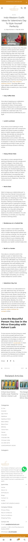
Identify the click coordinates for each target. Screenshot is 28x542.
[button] (25, 8)
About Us (4, 490)
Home (3, 487)
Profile (3, 500)
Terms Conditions (6, 515)
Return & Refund (6, 512)
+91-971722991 (12, 532)
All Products (5, 492)
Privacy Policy (5, 510)
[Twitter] (14, 361)
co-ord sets (17, 343)
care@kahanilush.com (12, 524)
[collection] (10, 539)
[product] (4, 540)
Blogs (14, 14)
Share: (3, 361)
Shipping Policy (6, 518)
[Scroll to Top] (25, 533)
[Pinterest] (11, 361)
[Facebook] (7, 361)
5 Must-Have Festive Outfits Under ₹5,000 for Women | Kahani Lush (9, 394)
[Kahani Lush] (14, 8)
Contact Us (4, 498)
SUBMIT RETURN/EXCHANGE (10, 503)
